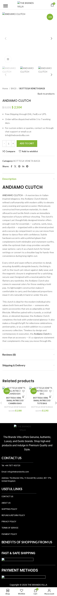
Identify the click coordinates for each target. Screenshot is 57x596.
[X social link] (15, 166)
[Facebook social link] (11, 166)
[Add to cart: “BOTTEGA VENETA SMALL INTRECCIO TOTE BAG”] (50, 396)
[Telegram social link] (27, 166)
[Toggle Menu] (5, 4)
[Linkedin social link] (23, 166)
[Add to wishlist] (23, 391)
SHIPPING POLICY (9, 509)
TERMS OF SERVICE (10, 528)
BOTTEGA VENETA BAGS (32, 88)
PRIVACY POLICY (9, 521)
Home (5, 88)
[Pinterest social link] (19, 166)
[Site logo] (28, 4)
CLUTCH (18, 195)
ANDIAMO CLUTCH (22, 187)
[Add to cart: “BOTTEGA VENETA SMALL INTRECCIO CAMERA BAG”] (23, 396)
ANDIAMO (7, 195)
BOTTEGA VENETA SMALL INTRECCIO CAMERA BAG (15, 400)
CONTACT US (7, 496)
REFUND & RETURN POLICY (13, 515)
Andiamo (38, 333)
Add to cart (27, 143)
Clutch (46, 333)
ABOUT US (6, 503)
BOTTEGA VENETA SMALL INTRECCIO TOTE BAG (42, 400)
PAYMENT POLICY (9, 534)
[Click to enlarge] (8, 59)
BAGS (14, 88)
